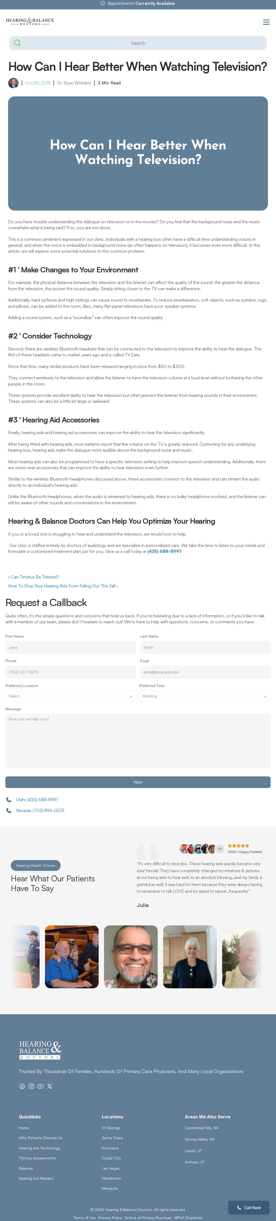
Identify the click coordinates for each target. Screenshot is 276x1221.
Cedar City (111, 1158)
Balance (26, 1168)
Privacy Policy (110, 1217)
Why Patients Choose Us (40, 1137)
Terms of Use (85, 1217)
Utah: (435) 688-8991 (37, 799)
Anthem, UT (195, 1162)
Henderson (111, 1178)
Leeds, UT (193, 1150)
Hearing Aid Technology (39, 1148)
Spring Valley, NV (200, 1139)
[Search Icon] (138, 43)
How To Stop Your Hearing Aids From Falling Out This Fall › (63, 585)
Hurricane (110, 1148)
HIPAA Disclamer (188, 1217)
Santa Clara (112, 1137)
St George (111, 1127)
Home (24, 1127)
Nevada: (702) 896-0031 (40, 810)
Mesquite (110, 1188)
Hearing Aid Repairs (36, 1178)
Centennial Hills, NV (202, 1127)
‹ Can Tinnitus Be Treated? (33, 577)
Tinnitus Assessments (37, 1158)
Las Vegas (111, 1168)
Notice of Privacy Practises (148, 1217)
